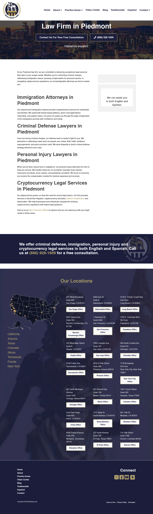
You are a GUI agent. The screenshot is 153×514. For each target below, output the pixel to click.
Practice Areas (73, 10)
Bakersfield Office (102, 309)
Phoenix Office (103, 376)
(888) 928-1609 (105, 37)
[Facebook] (121, 477)
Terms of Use (110, 502)
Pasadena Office (130, 329)
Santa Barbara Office (103, 423)
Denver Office (130, 445)
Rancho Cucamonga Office (76, 334)
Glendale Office (129, 355)
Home (47, 10)
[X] (116, 477)
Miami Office (103, 402)
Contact (143, 10)
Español (132, 10)
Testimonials (118, 10)
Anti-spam (131, 502)
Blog (105, 10)
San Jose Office (102, 355)
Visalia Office (75, 355)
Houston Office (129, 402)
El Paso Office (103, 445)
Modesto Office (129, 422)
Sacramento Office (76, 373)
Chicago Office (76, 405)
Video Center (93, 10)
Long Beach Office (130, 309)
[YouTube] (126, 477)
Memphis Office (75, 448)
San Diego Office (76, 309)
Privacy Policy (122, 502)
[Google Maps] (132, 477)
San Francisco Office (38, 210)
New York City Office (130, 380)
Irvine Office (76, 425)
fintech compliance (75, 199)
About (56, 10)
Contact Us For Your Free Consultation (62, 37)
